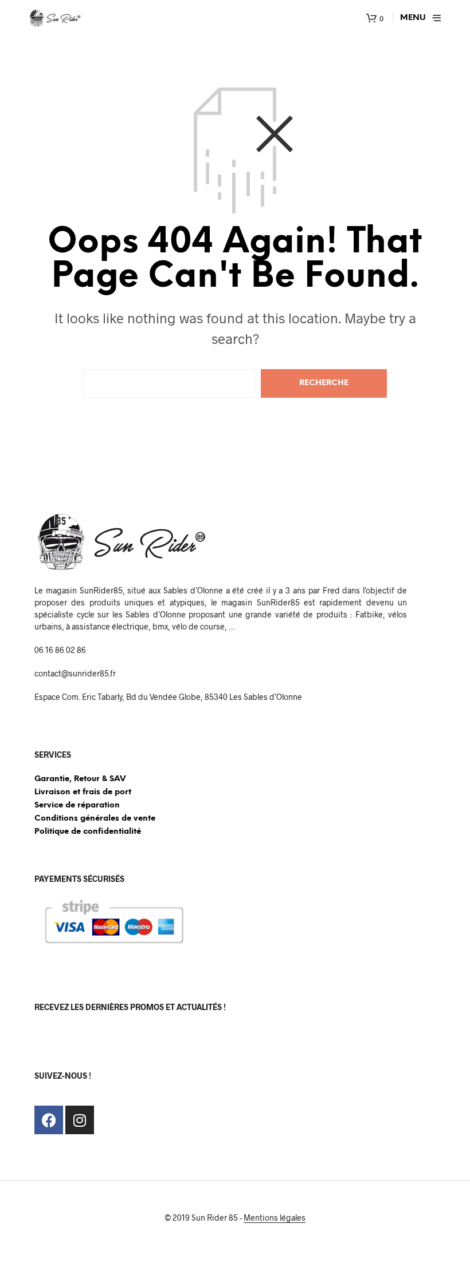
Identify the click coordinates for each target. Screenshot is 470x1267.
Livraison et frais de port (82, 792)
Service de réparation (77, 805)
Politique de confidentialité (87, 831)
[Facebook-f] (48, 1120)
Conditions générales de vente (94, 818)
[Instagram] (79, 1120)
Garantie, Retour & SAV (80, 779)
